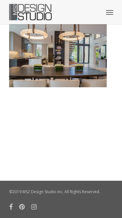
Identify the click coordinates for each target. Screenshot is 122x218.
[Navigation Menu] (109, 12)
